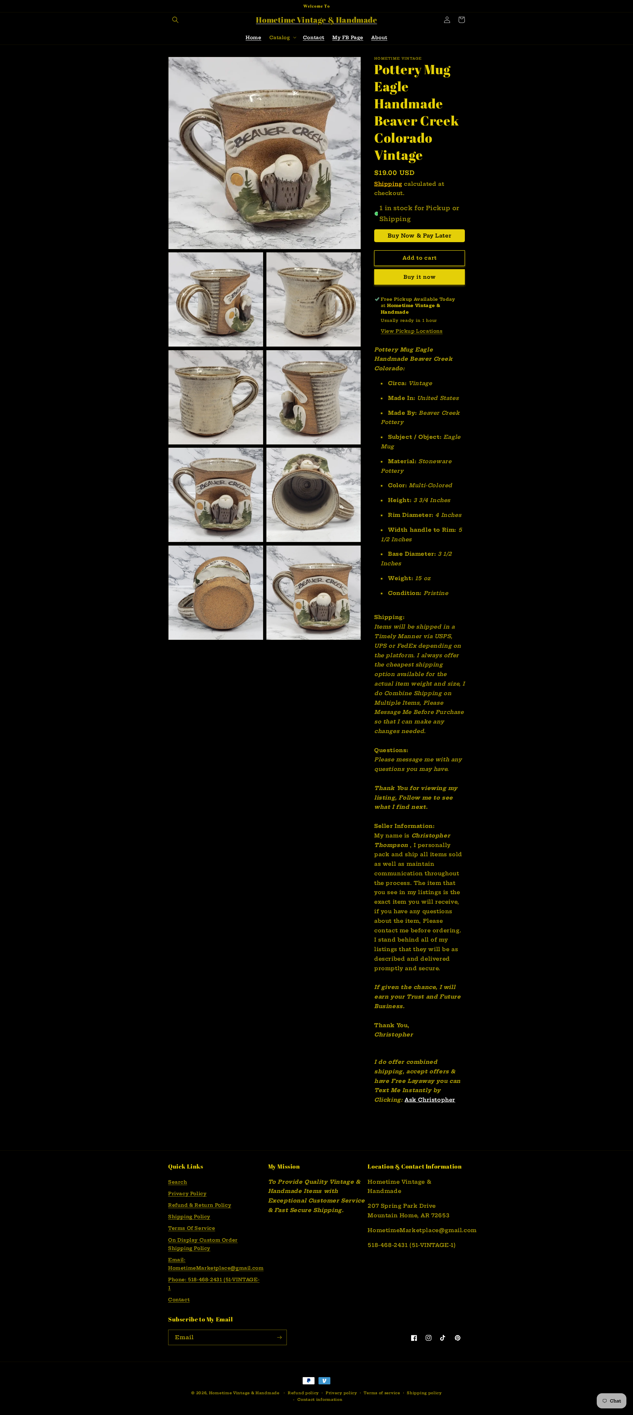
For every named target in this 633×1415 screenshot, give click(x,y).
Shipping (388, 184)
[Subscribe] (279, 1337)
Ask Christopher (430, 1099)
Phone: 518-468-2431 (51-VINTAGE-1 (213, 1284)
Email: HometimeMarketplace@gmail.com (215, 1264)
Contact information (319, 1399)
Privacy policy (341, 1393)
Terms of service (382, 1393)
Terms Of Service (191, 1228)
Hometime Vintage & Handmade (244, 1393)
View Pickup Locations (412, 331)
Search (177, 1182)
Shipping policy (424, 1393)
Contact (179, 1300)
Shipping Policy (189, 1217)
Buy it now (420, 277)
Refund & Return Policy (199, 1205)
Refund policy (303, 1393)
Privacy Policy (187, 1194)
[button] (175, 20)
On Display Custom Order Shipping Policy (203, 1244)
